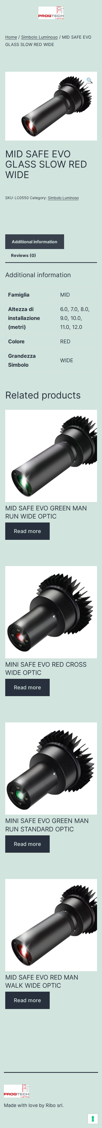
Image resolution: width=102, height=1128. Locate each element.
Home (11, 37)
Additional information (34, 241)
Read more (27, 531)
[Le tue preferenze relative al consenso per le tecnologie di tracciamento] (93, 1119)
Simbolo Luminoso (39, 37)
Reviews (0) (23, 255)
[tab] (34, 241)
